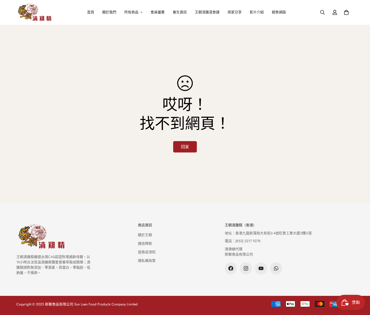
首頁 (90, 12)
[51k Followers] (231, 268)
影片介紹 (257, 12)
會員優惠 (158, 12)
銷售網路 (279, 12)
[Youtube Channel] (261, 268)
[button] (346, 12)
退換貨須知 (147, 252)
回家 (185, 147)
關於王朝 (145, 234)
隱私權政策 (147, 260)
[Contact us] (276, 268)
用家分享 (235, 12)
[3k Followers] (246, 268)
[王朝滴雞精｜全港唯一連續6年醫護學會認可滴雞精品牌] (34, 12)
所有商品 (131, 12)
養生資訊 (180, 12)
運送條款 (145, 243)
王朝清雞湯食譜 (207, 12)
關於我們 (109, 12)
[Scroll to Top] (360, 287)
